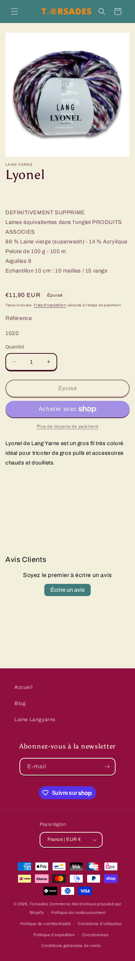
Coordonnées (95, 935)
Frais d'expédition (50, 305)
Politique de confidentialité (45, 923)
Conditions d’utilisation (100, 923)
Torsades (39, 904)
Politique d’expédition (54, 935)
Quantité (14, 346)
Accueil (23, 687)
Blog (20, 703)
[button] (14, 11)
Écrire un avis (67, 590)
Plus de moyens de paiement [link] (68, 426)
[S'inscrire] (107, 766)
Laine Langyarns (34, 719)
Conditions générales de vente (70, 945)
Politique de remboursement (78, 912)
